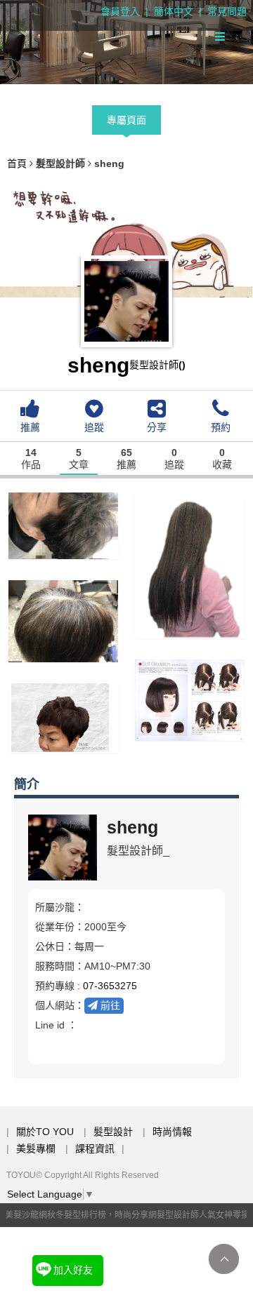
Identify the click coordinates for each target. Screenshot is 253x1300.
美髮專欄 (36, 1148)
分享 (157, 427)
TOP (224, 1259)
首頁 (17, 163)
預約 (221, 427)
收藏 (222, 459)
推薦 (30, 427)
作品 (31, 459)
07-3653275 (110, 985)
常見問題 (227, 11)
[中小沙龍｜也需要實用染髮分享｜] (63, 620)
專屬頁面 (126, 120)
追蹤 (94, 427)
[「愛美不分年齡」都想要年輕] (63, 524)
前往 (109, 1005)
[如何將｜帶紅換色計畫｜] (190, 564)
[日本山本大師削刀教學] (190, 698)
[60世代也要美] (63, 717)
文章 (79, 459)
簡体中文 (173, 11)
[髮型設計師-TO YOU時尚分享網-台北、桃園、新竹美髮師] (126, 42)
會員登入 (120, 11)
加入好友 (73, 1269)
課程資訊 (95, 1148)
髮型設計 (113, 1131)
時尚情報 (172, 1131)
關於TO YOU (45, 1131)
